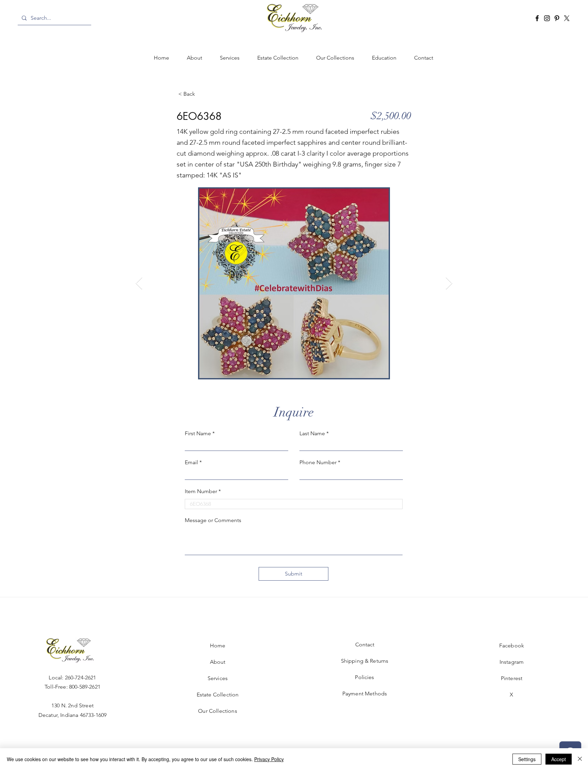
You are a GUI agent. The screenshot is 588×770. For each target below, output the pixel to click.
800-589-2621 (84, 686)
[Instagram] (547, 18)
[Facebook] (537, 18)
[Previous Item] (139, 283)
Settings (527, 759)
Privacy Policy (269, 759)
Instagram (512, 662)
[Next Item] (449, 283)
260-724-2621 (80, 677)
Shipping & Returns (365, 661)
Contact (364, 644)
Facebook (511, 645)
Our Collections (217, 711)
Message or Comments (213, 520)
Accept (558, 759)
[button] (229, 57)
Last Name (312, 433)
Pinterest (511, 678)
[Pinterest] (557, 18)
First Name (198, 433)
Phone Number (318, 462)
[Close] (580, 759)
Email (191, 462)
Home (218, 645)
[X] (567, 18)
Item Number (201, 491)
